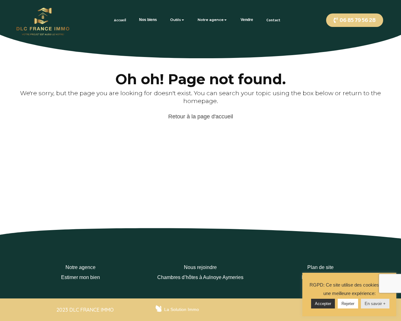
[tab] (120, 19)
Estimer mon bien (80, 277)
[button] (354, 20)
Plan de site (320, 267)
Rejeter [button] (347, 303)
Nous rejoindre (200, 267)
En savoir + (375, 303)
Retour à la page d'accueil (200, 116)
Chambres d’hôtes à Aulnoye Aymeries (200, 277)
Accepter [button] (323, 303)
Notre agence (80, 267)
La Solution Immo (181, 309)
